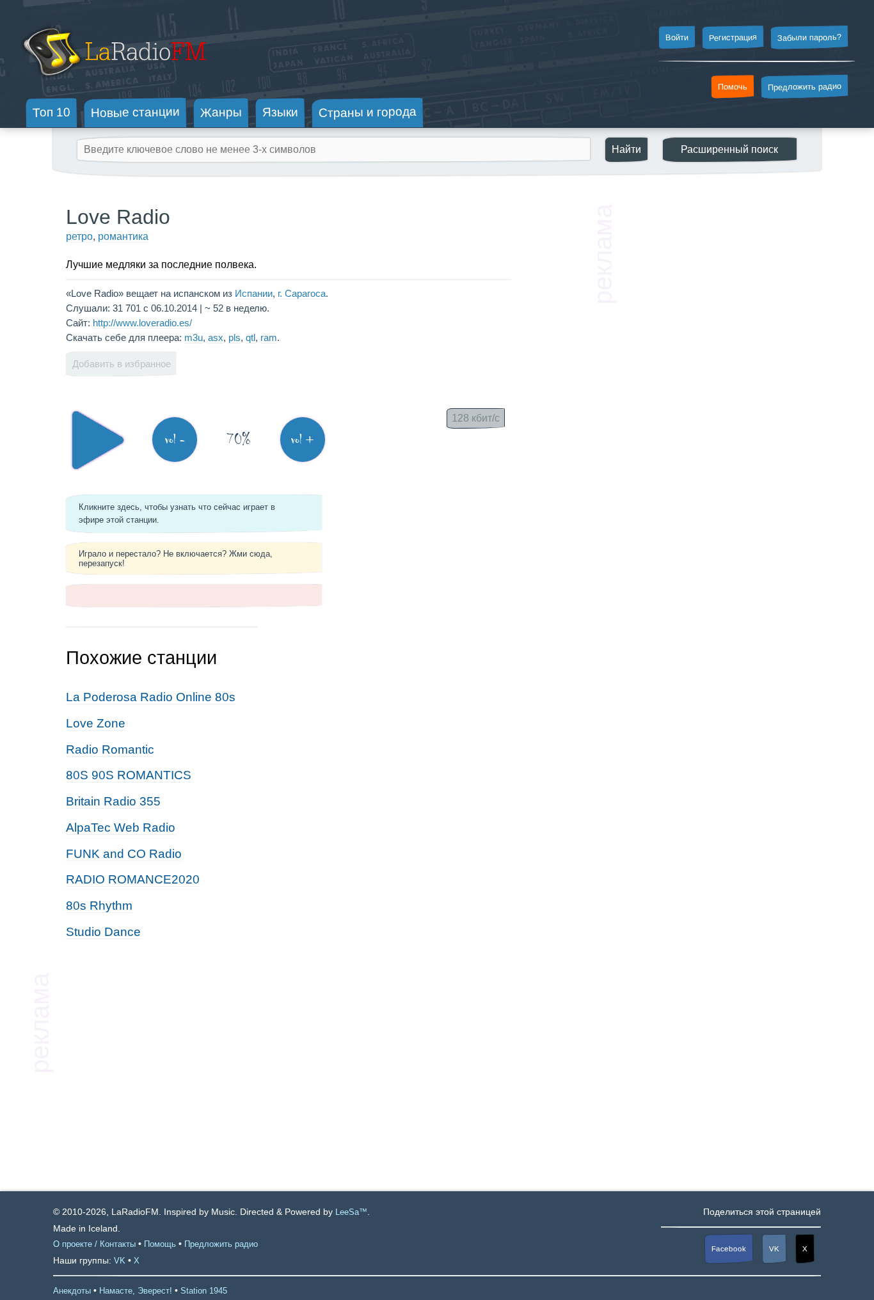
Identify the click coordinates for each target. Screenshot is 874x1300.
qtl (250, 337)
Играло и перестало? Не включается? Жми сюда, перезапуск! (176, 558)
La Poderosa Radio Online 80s (150, 697)
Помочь (732, 87)
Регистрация (733, 37)
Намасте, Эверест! (135, 1291)
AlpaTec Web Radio (120, 827)
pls (234, 337)
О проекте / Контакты (94, 1244)
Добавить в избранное (121, 363)
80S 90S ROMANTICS (128, 775)
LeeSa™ (351, 1212)
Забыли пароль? (809, 37)
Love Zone (95, 723)
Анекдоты (72, 1291)
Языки (280, 113)
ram (268, 337)
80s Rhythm (99, 905)
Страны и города (368, 112)
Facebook (728, 1248)
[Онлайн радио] (113, 81)
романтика (123, 236)
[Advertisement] (712, 397)
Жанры (221, 112)
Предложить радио (804, 86)
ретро (79, 236)
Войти (676, 38)
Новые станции (135, 112)
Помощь (160, 1244)
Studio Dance (103, 932)
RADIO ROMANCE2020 (133, 879)
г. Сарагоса (302, 293)
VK (774, 1249)
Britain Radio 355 (113, 801)
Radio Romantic (110, 749)
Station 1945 (203, 1291)
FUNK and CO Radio (124, 853)
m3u (193, 337)
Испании (254, 293)
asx (215, 337)
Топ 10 (51, 112)
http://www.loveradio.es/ (142, 322)
